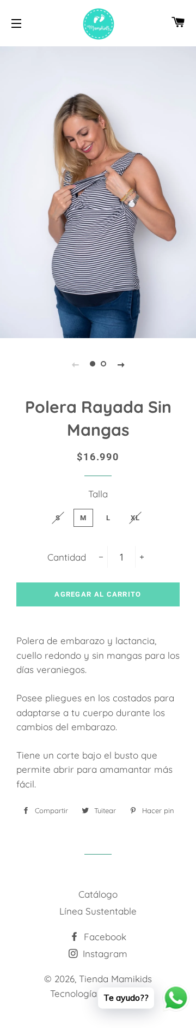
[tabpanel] (98, 191)
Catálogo (98, 894)
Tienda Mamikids (115, 978)
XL (135, 518)
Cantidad (66, 557)
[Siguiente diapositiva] (121, 364)
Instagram (103, 953)
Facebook (103, 936)
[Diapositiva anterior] (75, 364)
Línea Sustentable (98, 911)
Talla (98, 494)
